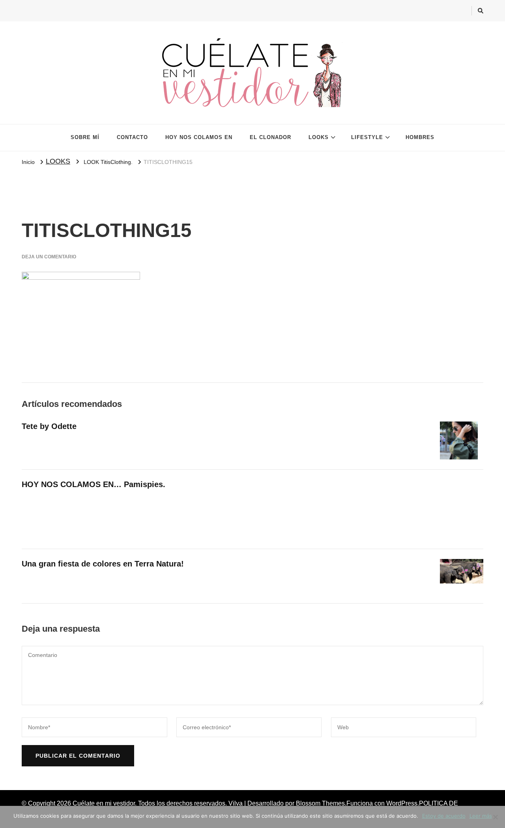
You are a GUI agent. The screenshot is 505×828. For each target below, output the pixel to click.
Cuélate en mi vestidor (104, 803)
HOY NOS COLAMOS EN (198, 137)
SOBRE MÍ (85, 137)
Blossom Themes (320, 803)
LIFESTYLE (367, 137)
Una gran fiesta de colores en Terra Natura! (103, 563)
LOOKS (319, 137)
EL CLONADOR (270, 137)
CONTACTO (132, 137)
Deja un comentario (49, 257)
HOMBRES (420, 137)
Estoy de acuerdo (444, 816)
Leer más (480, 816)
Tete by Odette (49, 426)
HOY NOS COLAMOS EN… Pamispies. (93, 484)
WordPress (401, 803)
